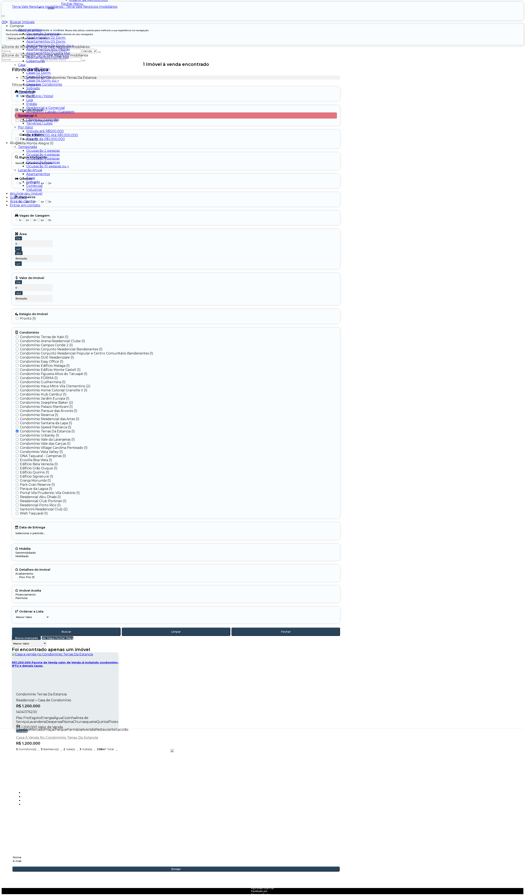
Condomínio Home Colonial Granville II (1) (53, 390)
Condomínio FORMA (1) (39, 378)
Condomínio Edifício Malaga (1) (45, 366)
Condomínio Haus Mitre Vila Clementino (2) (55, 386)
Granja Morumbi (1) (35, 480)
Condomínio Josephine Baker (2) (46, 403)
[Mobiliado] (25, 556)
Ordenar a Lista (31, 611)
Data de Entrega (32, 527)
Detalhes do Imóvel (34, 569)
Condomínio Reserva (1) (39, 415)
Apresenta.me (262, 888)
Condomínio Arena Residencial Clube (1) (52, 341)
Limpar (176, 631)
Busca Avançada (26, 638)
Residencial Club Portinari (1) (43, 501)
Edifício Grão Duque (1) (38, 468)
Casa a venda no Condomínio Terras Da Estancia (57, 737)
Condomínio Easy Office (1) (41, 361)
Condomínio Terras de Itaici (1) (44, 337)
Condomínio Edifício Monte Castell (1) (50, 370)
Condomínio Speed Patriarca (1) (45, 427)
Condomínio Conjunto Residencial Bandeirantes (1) (61, 349)
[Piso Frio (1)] (31, 577)
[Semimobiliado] (25, 552)
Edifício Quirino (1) (34, 472)
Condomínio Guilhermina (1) (43, 382)
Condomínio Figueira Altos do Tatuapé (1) (53, 374)
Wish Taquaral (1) (34, 513)
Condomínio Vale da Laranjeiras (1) (47, 439)
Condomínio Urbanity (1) (39, 435)
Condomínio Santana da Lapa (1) (46, 423)
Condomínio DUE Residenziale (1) (47, 357)
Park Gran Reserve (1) (37, 485)
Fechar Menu (72, 4)
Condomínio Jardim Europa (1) (44, 398)
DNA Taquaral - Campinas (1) (43, 456)
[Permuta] (28, 598)
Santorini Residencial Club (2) (44, 509)
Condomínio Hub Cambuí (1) (43, 394)
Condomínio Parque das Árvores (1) (48, 411)
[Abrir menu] (3, 15)
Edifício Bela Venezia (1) (39, 464)
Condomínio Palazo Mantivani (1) (46, 407)
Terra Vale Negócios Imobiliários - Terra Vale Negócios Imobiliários (64, 7)
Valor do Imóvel (31, 277)
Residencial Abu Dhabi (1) (40, 497)
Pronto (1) (28, 318)
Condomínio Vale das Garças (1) (45, 444)
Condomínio (29, 332)
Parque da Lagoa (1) (36, 489)
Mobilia (25, 548)
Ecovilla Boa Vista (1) (36, 460)
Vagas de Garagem (34, 215)
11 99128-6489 (24, 824)
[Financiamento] (28, 594)
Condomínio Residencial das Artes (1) (49, 419)
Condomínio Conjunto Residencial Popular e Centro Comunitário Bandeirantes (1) (86, 353)
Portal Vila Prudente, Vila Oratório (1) (50, 493)
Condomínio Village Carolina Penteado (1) (54, 448)
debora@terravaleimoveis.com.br (45, 831)
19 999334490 (24, 820)
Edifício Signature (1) (36, 476)
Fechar (286, 631)
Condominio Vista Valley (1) (41, 452)
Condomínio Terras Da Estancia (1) (47, 431)
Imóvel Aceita (30, 590)
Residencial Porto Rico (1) (40, 505)
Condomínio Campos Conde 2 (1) (46, 345)
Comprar (22, 731)
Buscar (66, 631)
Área (23, 233)
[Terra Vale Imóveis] (176, 768)
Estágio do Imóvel (33, 313)
